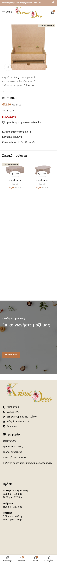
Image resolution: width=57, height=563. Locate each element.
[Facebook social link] (53, 2)
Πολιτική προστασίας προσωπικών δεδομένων (27, 463)
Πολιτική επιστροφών (14, 457)
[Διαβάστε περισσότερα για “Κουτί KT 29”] (12, 174)
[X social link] (22, 142)
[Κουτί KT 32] (42, 169)
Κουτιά (30, 85)
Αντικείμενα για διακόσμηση (17, 81)
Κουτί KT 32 (42, 180)
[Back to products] (7, 91)
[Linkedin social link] (30, 142)
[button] (39, 174)
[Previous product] (4, 91)
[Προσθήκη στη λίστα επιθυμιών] (17, 174)
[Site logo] (29, 12)
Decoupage (26, 77)
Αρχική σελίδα (9, 77)
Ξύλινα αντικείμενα (12, 85)
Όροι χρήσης (9, 441)
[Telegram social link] (33, 142)
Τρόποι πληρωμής (12, 452)
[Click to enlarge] (7, 67)
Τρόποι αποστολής (13, 446)
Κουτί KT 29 (15, 180)
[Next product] (11, 91)
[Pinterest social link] (26, 142)
